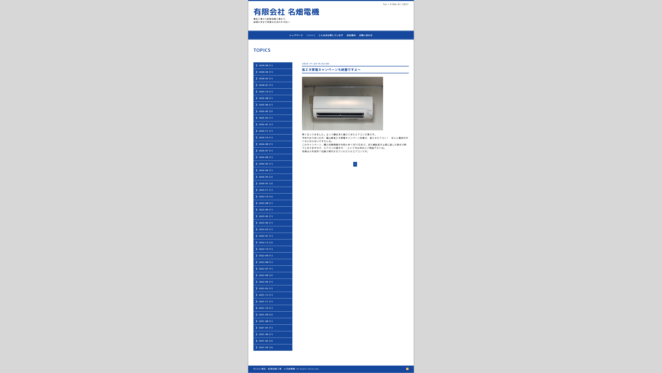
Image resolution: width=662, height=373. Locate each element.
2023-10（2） (266, 196)
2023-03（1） (266, 229)
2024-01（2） (266, 183)
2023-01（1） (266, 236)
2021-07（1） (266, 327)
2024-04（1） (266, 170)
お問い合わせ (366, 35)
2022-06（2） (266, 275)
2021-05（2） (266, 341)
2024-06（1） (266, 157)
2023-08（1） (266, 203)
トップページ (296, 35)
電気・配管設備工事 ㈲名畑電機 (278, 368)
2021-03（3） (266, 347)
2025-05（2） (266, 111)
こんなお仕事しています (331, 35)
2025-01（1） (266, 124)
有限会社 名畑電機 (286, 11)
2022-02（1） (266, 288)
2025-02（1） (266, 118)
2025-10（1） (266, 91)
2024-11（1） (266, 131)
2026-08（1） (266, 65)
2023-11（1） (266, 190)
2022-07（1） (266, 268)
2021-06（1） (266, 334)
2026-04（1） (266, 72)
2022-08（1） (266, 262)
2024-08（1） (266, 144)
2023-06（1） (266, 209)
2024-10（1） (266, 137)
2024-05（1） (266, 163)
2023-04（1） (266, 222)
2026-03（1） (266, 78)
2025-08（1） (266, 98)
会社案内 (351, 35)
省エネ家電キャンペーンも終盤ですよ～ (331, 69)
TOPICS (310, 35)
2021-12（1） (266, 295)
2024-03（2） (266, 177)
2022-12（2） (266, 242)
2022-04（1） (266, 281)
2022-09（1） (266, 255)
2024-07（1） (266, 150)
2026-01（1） (266, 85)
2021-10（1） (266, 308)
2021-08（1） (266, 321)
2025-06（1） (266, 104)
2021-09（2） (266, 314)
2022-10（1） (266, 249)
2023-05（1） (266, 216)
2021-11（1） (266, 301)
